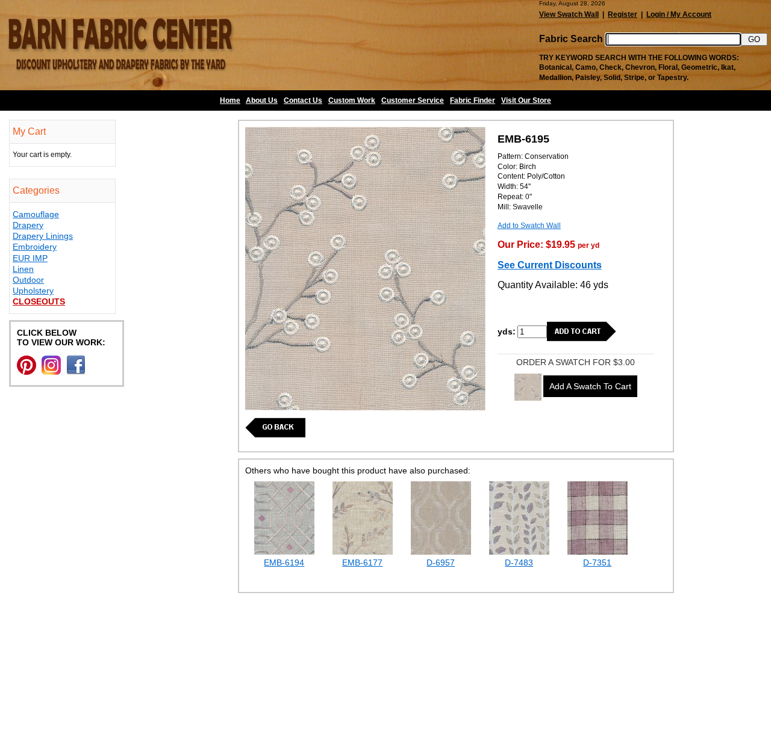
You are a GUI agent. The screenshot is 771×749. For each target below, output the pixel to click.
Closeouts (39, 301)
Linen (23, 269)
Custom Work (351, 100)
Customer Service (412, 100)
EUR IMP (30, 258)
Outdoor (28, 280)
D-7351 (597, 562)
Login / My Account (678, 14)
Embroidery (35, 246)
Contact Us (303, 100)
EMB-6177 (362, 562)
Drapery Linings (43, 236)
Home (230, 100)
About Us (262, 100)
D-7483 (519, 562)
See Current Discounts (550, 265)
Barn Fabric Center (120, 45)
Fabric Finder (472, 100)
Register (622, 14)
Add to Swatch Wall (529, 225)
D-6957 (440, 562)
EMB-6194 (284, 562)
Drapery (28, 225)
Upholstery (33, 290)
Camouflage (36, 214)
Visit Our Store (526, 100)
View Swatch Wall (569, 14)
